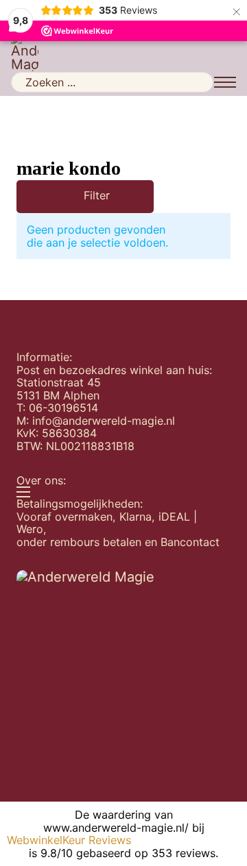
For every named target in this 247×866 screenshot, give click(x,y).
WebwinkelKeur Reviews (69, 840)
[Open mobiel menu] (225, 82)
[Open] (65, 196)
